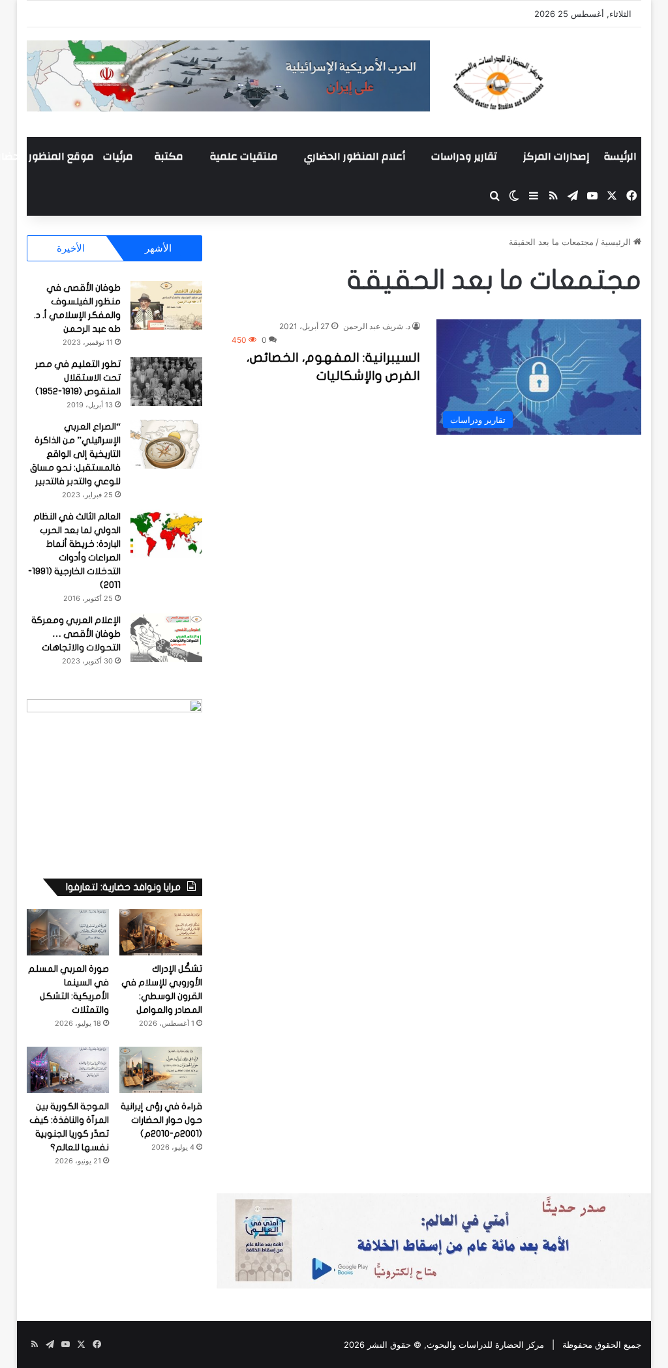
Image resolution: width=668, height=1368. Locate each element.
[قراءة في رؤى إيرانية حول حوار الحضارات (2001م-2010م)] (160, 1070)
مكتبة (168, 156)
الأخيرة (71, 248)
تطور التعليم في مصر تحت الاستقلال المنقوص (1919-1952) (78, 377)
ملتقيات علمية (243, 156)
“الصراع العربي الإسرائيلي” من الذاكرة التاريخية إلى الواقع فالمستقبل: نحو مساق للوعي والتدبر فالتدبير (75, 454)
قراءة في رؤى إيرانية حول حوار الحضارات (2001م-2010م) (161, 1120)
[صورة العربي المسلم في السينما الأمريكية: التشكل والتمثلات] (68, 932)
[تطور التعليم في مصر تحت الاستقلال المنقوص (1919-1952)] (166, 381)
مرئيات (118, 156)
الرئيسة (620, 156)
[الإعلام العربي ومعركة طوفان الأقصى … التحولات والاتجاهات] (166, 637)
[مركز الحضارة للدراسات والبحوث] (545, 82)
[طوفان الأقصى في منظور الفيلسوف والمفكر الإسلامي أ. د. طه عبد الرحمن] (166, 305)
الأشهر (158, 248)
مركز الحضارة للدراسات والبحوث (485, 1344)
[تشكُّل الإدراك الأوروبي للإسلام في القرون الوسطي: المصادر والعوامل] (160, 932)
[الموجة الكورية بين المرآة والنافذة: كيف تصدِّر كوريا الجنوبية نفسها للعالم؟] (68, 1070)
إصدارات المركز (556, 156)
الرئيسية (617, 242)
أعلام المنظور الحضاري (354, 156)
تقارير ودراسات (464, 156)
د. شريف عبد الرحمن (376, 326)
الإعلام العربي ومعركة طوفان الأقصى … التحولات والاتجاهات (76, 633)
